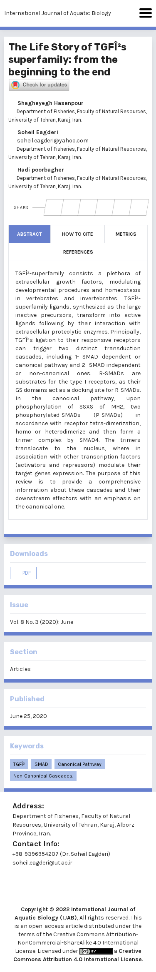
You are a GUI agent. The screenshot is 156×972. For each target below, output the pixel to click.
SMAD (41, 764)
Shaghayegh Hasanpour (50, 103)
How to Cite (77, 234)
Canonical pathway (80, 764)
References (78, 252)
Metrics (126, 234)
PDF (26, 573)
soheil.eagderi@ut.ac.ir (42, 862)
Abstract (29, 234)
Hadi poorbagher (40, 169)
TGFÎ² (19, 764)
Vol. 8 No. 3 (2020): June (41, 622)
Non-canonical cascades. (43, 776)
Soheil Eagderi (37, 132)
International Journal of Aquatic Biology (57, 13)
